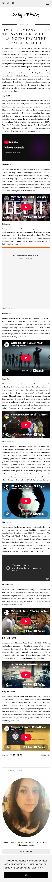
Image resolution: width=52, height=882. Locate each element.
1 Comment (45, 755)
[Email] (13, 3)
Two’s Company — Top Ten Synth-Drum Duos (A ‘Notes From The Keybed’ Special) (26, 36)
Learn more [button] (37, 868)
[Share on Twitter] (14, 755)
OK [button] (26, 875)
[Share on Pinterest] (18, 755)
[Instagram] (8, 3)
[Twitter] (3, 3)
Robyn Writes (26, 15)
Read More (26, 851)
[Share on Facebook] (10, 755)
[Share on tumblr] (21, 755)
